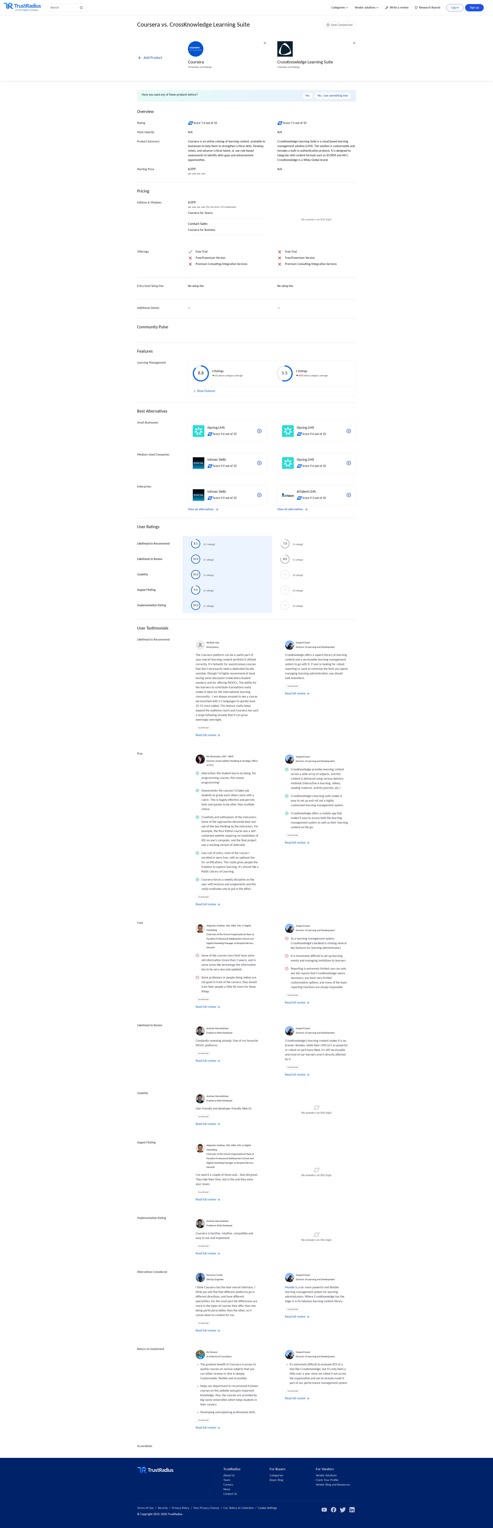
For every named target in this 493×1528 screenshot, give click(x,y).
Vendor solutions (365, 7)
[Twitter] (343, 1510)
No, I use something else (333, 95)
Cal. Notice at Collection (238, 1508)
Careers (228, 1484)
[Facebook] (333, 1510)
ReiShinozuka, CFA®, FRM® (220, 756)
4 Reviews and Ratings (288, 67)
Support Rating (146, 590)
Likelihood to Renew (149, 559)
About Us (229, 1475)
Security (163, 1508)
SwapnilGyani (303, 642)
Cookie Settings (267, 1508)
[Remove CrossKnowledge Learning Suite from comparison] (354, 43)
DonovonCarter (214, 1275)
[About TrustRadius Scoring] (191, 123)
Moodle (290, 1287)
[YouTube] (324, 1510)
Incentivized (203, 728)
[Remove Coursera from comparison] (265, 43)
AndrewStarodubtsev (217, 1028)
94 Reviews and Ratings (200, 67)
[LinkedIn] (352, 1510)
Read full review (206, 735)
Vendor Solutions (326, 1475)
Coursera (196, 62)
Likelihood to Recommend (153, 543)
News (226, 1489)
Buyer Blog (276, 1480)
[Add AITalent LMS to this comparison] (348, 495)
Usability (142, 574)
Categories (338, 7)
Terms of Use (145, 1508)
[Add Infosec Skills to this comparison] (259, 463)
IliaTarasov (212, 1352)
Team (226, 1480)
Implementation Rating (151, 605)
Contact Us (230, 1494)
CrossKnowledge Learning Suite (305, 62)
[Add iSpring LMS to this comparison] (259, 431)
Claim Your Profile (327, 1480)
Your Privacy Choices (206, 1508)
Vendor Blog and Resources (333, 1484)
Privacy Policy (180, 1508)
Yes (307, 95)
